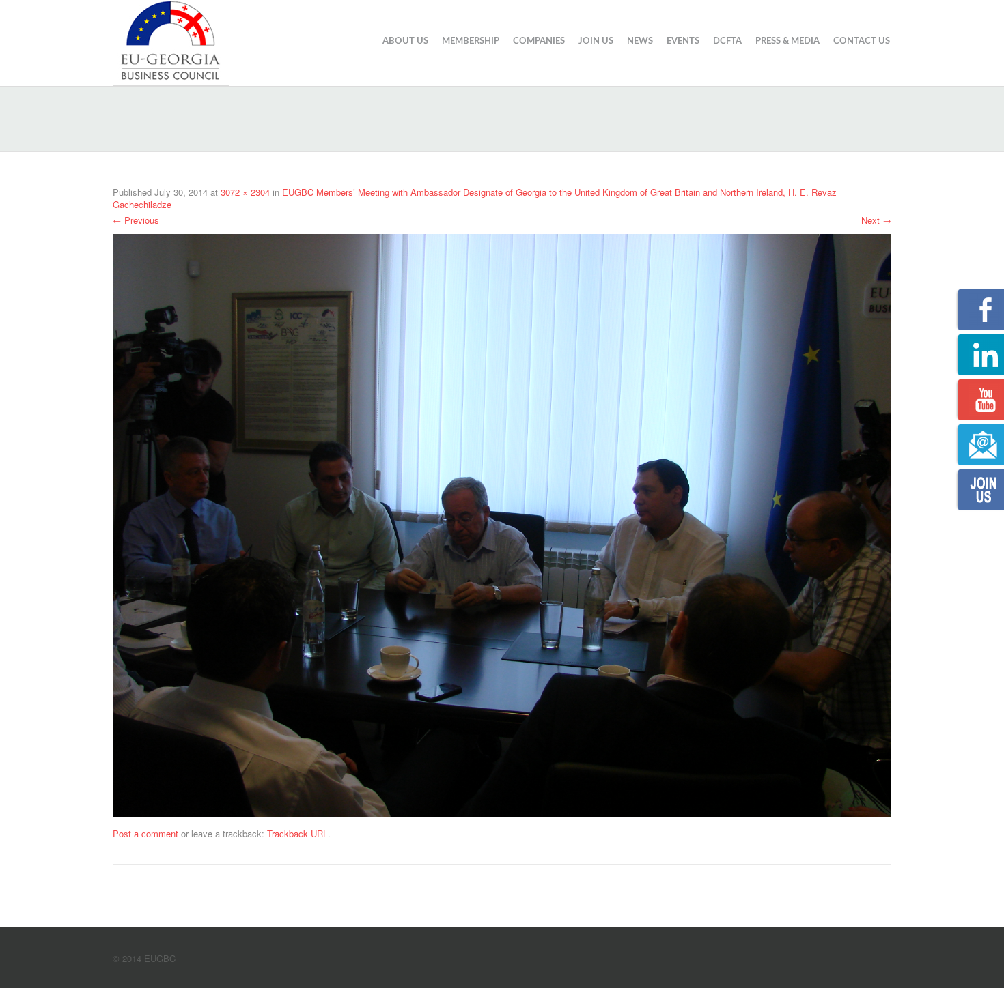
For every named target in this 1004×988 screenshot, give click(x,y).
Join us (595, 41)
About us (405, 41)
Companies (539, 41)
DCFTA (727, 41)
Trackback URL (297, 833)
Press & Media (787, 41)
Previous (136, 220)
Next (876, 220)
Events (683, 41)
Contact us (861, 41)
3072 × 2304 (245, 192)
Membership (470, 41)
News (640, 41)
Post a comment (145, 833)
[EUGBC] (171, 41)
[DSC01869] (502, 523)
